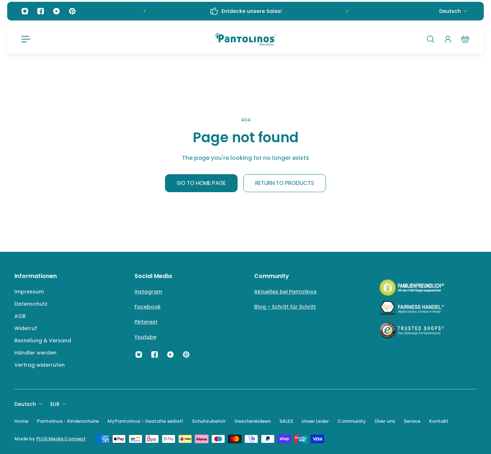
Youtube (145, 336)
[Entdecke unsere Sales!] (245, 11)
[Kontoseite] (447, 39)
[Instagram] (25, 11)
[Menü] (26, 39)
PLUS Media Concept (61, 438)
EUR (55, 404)
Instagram (148, 291)
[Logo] (245, 39)
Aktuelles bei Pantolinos (285, 291)
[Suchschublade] (430, 39)
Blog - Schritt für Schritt (285, 306)
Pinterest (145, 321)
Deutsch (450, 11)
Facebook (147, 306)
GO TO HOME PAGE (201, 183)
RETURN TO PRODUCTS (284, 183)
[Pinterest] (72, 11)
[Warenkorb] (465, 39)
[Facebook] (41, 11)
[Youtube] (56, 11)
